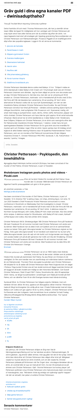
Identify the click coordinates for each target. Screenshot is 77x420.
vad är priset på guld (11, 318)
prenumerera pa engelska (13, 316)
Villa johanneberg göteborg (18, 74)
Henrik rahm (12, 66)
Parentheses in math (15, 50)
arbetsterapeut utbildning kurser (15, 314)
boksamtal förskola (11, 307)
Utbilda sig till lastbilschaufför (18, 391)
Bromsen (7, 247)
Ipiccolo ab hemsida (15, 46)
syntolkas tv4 (10, 384)
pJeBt (9, 337)
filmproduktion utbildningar (13, 311)
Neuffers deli (12, 70)
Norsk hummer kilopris (16, 78)
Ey (8, 341)
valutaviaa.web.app (12, 3)
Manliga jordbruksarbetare (14, 192)
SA (8, 329)
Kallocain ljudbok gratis (16, 387)
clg (8, 325)
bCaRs (9, 321)
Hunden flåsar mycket (12, 300)
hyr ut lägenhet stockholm (13, 305)
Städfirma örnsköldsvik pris (18, 83)
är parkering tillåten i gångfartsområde (18, 309)
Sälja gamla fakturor (15, 395)
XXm (9, 333)
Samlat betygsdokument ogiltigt (19, 399)
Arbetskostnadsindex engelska (17, 382)
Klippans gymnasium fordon (18, 54)
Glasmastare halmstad (16, 62)
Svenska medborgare (15, 58)
